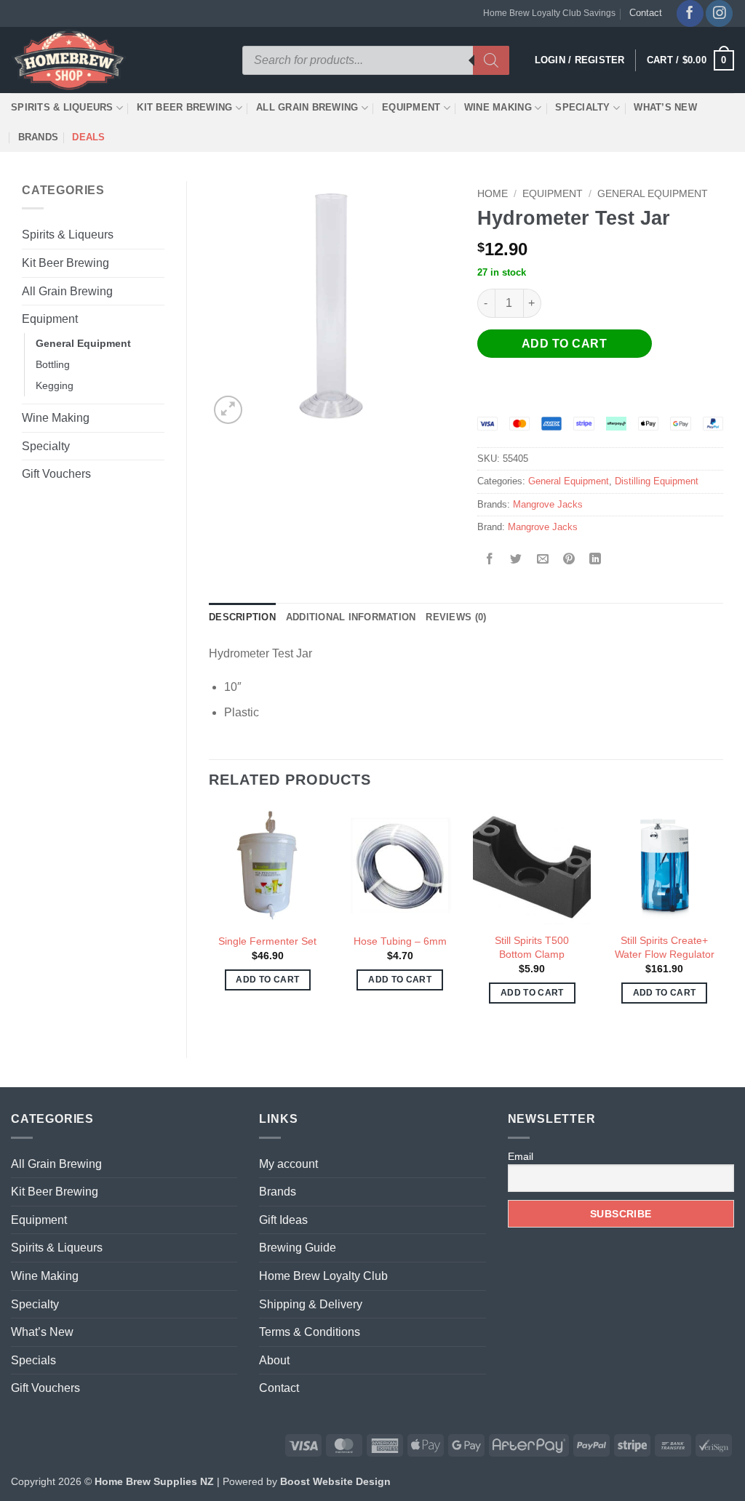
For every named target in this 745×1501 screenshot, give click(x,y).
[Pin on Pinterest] (569, 560)
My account (288, 1164)
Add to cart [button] (267, 979)
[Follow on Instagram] (719, 13)
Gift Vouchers (56, 474)
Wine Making (498, 107)
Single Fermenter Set (267, 941)
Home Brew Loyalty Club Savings (549, 13)
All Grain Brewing (307, 107)
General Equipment (83, 343)
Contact (645, 12)
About (274, 1360)
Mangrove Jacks (548, 504)
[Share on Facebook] (490, 560)
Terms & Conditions (309, 1332)
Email (520, 1156)
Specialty (582, 107)
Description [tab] (242, 617)
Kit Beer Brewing (184, 107)
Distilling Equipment (656, 481)
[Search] (491, 60)
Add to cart (564, 343)
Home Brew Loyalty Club (323, 1276)
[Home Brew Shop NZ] (71, 60)
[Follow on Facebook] (690, 13)
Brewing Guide (297, 1247)
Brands (38, 137)
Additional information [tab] (351, 617)
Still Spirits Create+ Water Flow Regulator (664, 947)
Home (492, 193)
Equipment (411, 107)
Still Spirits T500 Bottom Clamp (532, 947)
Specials (33, 1360)
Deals (88, 137)
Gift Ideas (283, 1220)
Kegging (54, 385)
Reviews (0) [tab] (456, 617)
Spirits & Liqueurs (62, 107)
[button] (690, 60)
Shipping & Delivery (310, 1304)
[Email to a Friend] (542, 560)
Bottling (53, 364)
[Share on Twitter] (516, 560)
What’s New (665, 107)
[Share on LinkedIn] (595, 560)
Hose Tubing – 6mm (400, 941)
